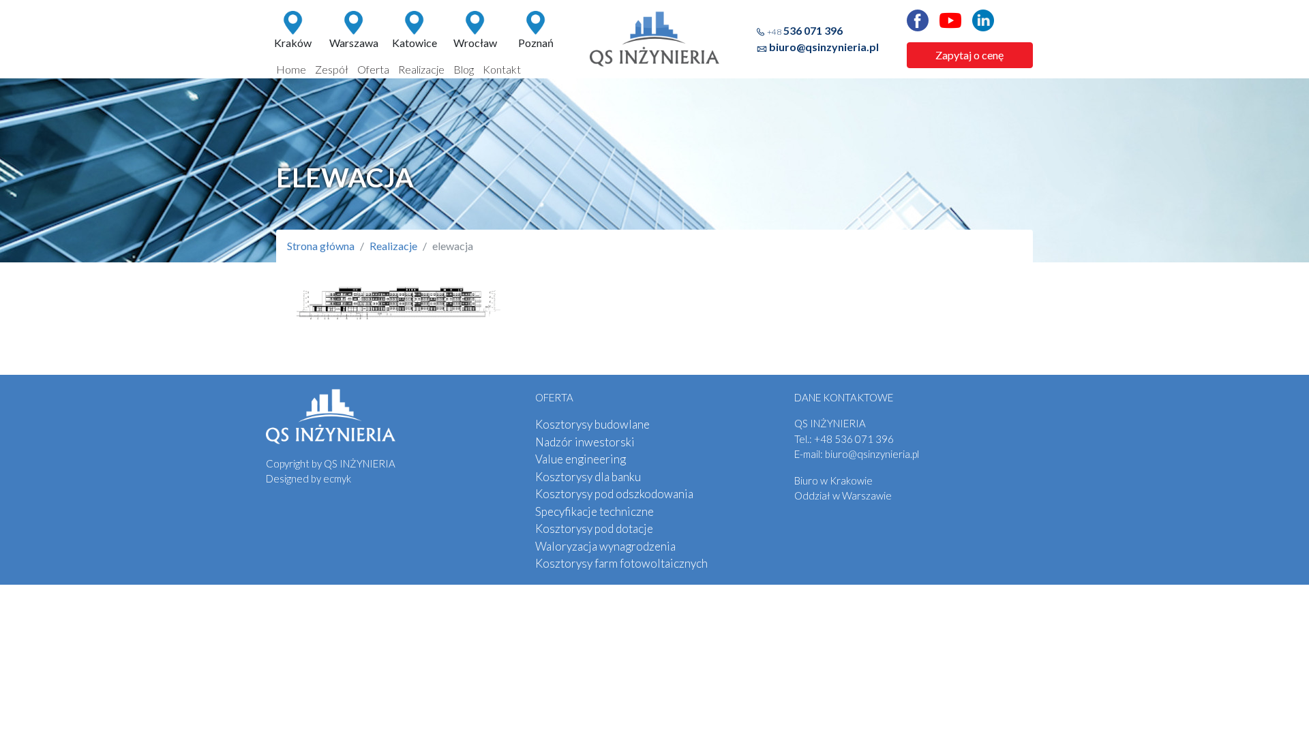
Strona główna (321, 245)
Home (291, 69)
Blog (463, 69)
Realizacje (421, 69)
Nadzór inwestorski (585, 442)
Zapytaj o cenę (969, 54)
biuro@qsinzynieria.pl (824, 46)
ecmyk (337, 478)
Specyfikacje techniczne (594, 511)
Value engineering (580, 459)
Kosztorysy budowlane (592, 424)
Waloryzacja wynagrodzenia (605, 546)
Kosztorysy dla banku (588, 477)
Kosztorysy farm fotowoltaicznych (621, 563)
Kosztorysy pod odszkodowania (614, 494)
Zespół (331, 69)
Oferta (373, 69)
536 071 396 (805, 30)
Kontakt (502, 69)
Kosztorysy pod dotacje (594, 528)
